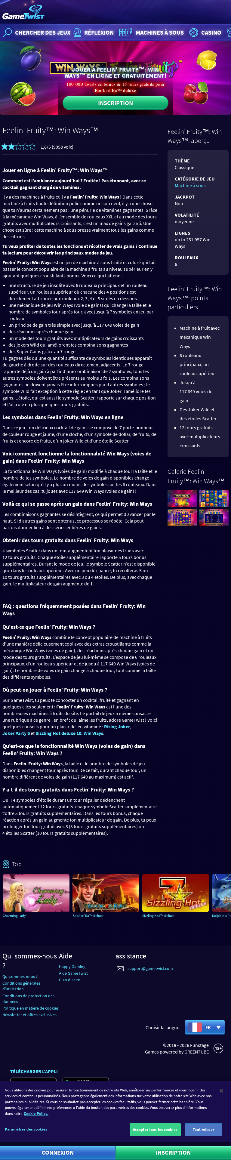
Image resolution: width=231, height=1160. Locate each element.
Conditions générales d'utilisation (21, 986)
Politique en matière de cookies (30, 1008)
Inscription (115, 102)
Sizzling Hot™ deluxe (158, 915)
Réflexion (99, 32)
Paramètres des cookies (26, 1129)
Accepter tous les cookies (155, 1129)
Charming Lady (14, 915)
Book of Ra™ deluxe (87, 915)
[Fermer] (221, 1090)
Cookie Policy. (36, 1113)
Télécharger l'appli (34, 1071)
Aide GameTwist (73, 973)
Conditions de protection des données (28, 998)
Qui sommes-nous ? (20, 976)
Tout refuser (203, 1129)
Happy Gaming (72, 966)
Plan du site (69, 980)
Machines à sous (160, 32)
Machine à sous (190, 185)
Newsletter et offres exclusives (29, 1014)
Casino (211, 32)
